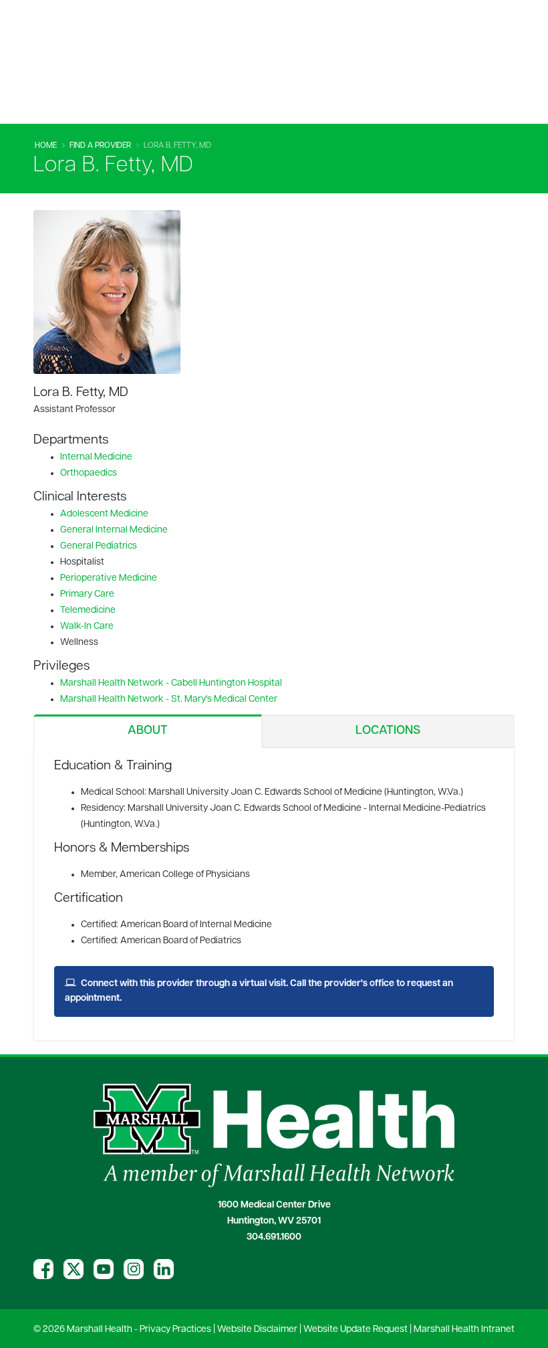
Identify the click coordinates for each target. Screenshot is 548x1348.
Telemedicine (88, 610)
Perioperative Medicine (108, 578)
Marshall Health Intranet (464, 1330)
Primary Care (87, 594)
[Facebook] (43, 1269)
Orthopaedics (88, 473)
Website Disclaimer (257, 1330)
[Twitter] (73, 1269)
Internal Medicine (96, 457)
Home (46, 146)
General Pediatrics (98, 546)
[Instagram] (134, 1269)
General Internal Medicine (114, 530)
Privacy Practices (175, 1330)
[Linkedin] (164, 1269)
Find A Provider (100, 146)
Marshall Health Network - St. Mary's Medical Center (168, 699)
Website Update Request (355, 1330)
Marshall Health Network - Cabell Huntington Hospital (171, 683)
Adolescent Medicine (104, 514)
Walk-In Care (87, 626)
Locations (388, 731)
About (148, 731)
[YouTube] (104, 1269)
